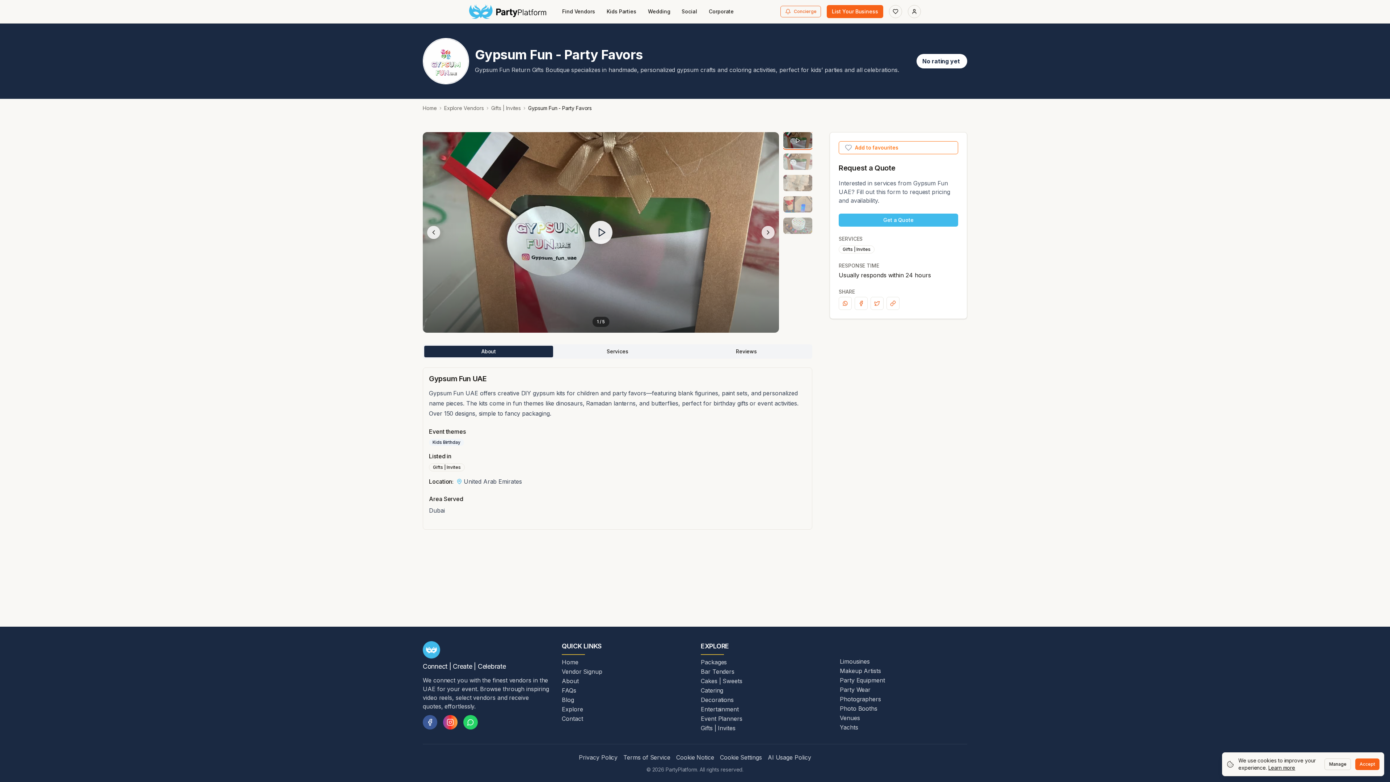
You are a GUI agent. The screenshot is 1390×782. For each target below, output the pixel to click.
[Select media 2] (797, 162)
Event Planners (721, 718)
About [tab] (488, 351)
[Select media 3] (797, 183)
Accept (1367, 764)
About (570, 681)
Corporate (721, 11)
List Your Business (855, 11)
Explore (572, 709)
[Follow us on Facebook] (430, 722)
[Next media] (768, 232)
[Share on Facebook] (861, 303)
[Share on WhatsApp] (845, 303)
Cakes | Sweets (721, 681)
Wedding (659, 11)
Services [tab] (617, 351)
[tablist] (617, 351)
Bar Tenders (717, 671)
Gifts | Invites (506, 108)
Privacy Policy (598, 757)
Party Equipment (862, 680)
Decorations (717, 699)
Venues (850, 718)
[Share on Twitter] (877, 303)
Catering (712, 690)
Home (430, 108)
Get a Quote (898, 220)
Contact (572, 718)
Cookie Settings (741, 757)
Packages (714, 662)
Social (689, 11)
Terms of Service (646, 757)
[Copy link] (893, 303)
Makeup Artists (860, 670)
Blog (568, 699)
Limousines (855, 661)
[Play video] (601, 232)
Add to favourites (876, 147)
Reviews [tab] (746, 351)
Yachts (849, 727)
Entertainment (720, 709)
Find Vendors (578, 11)
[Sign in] (914, 11)
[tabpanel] (617, 448)
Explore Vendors (464, 108)
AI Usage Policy (789, 757)
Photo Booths (858, 708)
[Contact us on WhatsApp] (470, 722)
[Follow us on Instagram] (450, 722)
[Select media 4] (797, 204)
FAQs (569, 690)
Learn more (1281, 768)
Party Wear (855, 689)
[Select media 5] (797, 226)
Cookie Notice (695, 757)
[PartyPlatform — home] (507, 11)
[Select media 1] (797, 140)
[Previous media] (433, 232)
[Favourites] (895, 11)
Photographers (860, 699)
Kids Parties (621, 11)
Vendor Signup (582, 671)
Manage (1338, 764)
